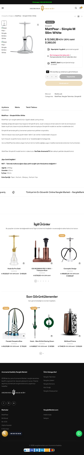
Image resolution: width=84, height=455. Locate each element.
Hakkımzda (47, 415)
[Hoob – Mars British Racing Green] (42, 322)
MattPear (58, 96)
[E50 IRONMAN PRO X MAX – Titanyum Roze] (42, 249)
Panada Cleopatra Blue (14, 341)
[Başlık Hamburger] (4, 8)
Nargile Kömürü (49, 384)
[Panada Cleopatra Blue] (14, 322)
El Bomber (5, 429)
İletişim (46, 418)
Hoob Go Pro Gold (14, 269)
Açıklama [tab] (5, 107)
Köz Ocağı (47, 387)
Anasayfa (4, 16)
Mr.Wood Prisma (70, 341)
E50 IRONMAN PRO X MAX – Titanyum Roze (42, 269)
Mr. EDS (4, 422)
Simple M (48, 26)
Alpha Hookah (7, 425)
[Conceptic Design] (70, 249)
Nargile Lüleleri (49, 380)
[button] (38, 37)
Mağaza (11, 16)
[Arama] (76, 8)
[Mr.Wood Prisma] (70, 322)
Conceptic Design (70, 269)
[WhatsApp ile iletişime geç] (79, 434)
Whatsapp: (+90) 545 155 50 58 (42, 2)
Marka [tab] (17, 107)
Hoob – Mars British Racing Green (42, 341)
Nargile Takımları (68, 96)
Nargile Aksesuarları (51, 391)
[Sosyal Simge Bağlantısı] (4, 403)
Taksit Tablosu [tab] (31, 107)
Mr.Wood (5, 418)
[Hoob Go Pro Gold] (14, 249)
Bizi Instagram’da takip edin (60, 55)
